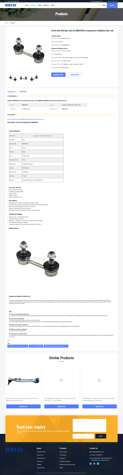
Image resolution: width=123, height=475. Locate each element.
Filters (61, 467)
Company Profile (41, 452)
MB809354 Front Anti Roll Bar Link (18, 346)
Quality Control (41, 458)
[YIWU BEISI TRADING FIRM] (10, 5)
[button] (8, 384)
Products (32, 5)
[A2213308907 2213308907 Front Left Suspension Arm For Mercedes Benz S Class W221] (99, 380)
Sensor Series (63, 452)
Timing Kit (62, 458)
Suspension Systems (65, 461)
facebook (94, 463)
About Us (46, 5)
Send (101, 436)
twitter (98, 463)
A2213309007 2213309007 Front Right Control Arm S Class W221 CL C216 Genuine (60, 399)
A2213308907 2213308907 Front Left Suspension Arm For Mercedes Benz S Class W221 (98, 399)
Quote (112, 5)
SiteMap (39, 464)
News (52, 5)
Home (26, 5)
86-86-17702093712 (113, 1)
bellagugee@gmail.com (97, 1)
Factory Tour (40, 455)
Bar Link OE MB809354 (36, 346)
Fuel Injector (63, 455)
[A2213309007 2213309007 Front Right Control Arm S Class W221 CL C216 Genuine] (61, 380)
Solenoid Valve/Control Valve (67, 464)
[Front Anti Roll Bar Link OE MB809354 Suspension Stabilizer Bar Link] (28, 50)
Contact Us (40, 461)
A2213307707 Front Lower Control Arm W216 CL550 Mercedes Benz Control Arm (22, 399)
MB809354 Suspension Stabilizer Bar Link (56, 346)
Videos (40, 5)
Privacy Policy (40, 467)
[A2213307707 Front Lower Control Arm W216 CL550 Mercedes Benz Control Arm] (23, 380)
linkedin (90, 463)
